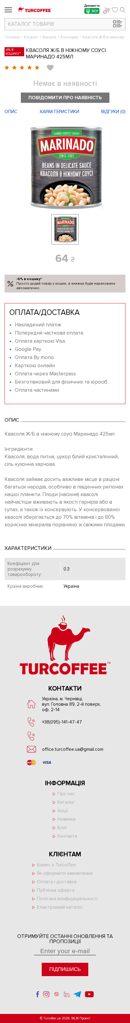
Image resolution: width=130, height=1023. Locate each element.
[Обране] (115, 10)
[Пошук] (122, 10)
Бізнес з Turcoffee (56, 865)
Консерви (69, 37)
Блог (62, 828)
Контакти (67, 836)
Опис (11, 111)
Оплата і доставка (56, 882)
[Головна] (35, 10)
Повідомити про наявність (65, 98)
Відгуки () (113, 111)
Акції (62, 811)
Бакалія (49, 37)
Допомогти (92, 6)
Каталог (31, 37)
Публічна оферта (55, 890)
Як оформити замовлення (65, 873)
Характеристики (59, 111)
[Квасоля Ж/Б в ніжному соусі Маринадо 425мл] (65, 167)
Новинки (66, 819)
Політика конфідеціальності (67, 899)
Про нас (66, 794)
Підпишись (65, 969)
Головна (12, 37)
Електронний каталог (60, 907)
